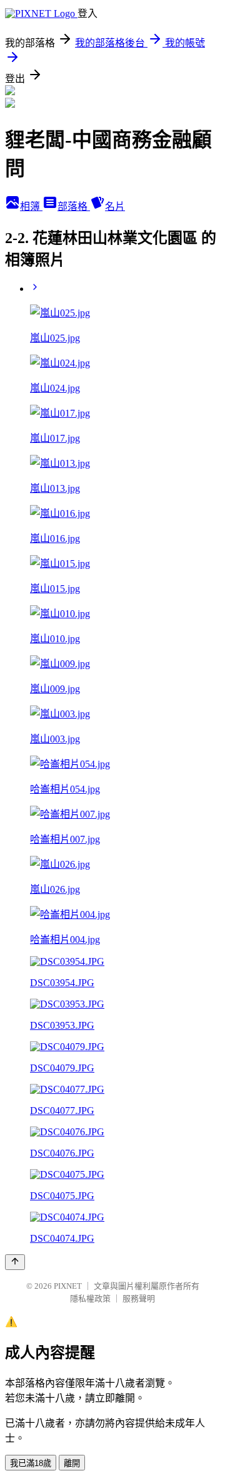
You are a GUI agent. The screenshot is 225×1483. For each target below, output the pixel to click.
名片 (115, 206)
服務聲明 (138, 1298)
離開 (72, 1463)
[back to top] (15, 1262)
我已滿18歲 (30, 1463)
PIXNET (68, 1286)
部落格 (74, 206)
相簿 (31, 206)
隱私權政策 (90, 1298)
